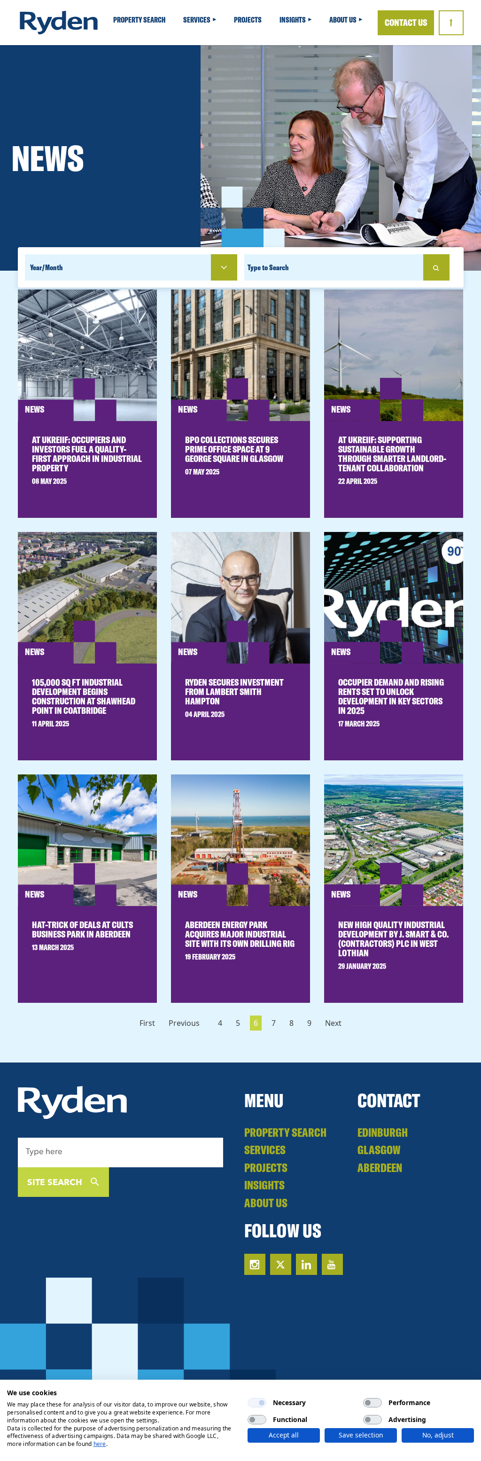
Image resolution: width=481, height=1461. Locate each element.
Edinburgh (382, 1132)
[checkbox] (257, 1402)
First (147, 1023)
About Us (343, 19)
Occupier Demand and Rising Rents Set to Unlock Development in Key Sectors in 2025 (391, 696)
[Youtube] (332, 1264)
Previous (184, 1023)
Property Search (140, 19)
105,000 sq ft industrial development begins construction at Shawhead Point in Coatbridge (83, 696)
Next (333, 1023)
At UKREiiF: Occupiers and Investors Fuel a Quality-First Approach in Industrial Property (87, 454)
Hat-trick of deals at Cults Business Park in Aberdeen (82, 929)
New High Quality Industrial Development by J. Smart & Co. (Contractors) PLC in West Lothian (393, 939)
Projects (248, 19)
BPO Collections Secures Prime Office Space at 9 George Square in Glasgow (234, 449)
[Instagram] (254, 1264)
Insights (293, 19)
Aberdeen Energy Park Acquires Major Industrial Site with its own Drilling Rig (240, 934)
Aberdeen (379, 1167)
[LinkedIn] (306, 1264)
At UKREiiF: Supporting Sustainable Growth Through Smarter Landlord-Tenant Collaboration (392, 454)
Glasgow (379, 1149)
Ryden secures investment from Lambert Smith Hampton (234, 691)
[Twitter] (280, 1264)
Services (197, 19)
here (99, 1444)
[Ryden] (59, 22)
